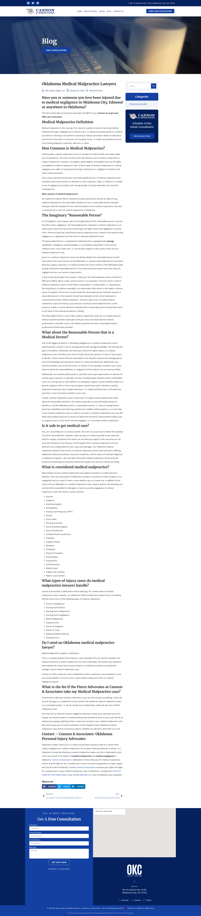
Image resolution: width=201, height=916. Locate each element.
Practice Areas (90, 11)
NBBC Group (149, 908)
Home (79, 11)
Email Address (35, 840)
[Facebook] (28, 3)
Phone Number (35, 833)
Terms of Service (123, 913)
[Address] (134, 881)
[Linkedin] (38, 3)
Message (32, 848)
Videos (102, 11)
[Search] (153, 86)
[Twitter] (33, 3)
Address (134, 886)
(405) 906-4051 (81, 775)
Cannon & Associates (61, 760)
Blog (109, 11)
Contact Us (118, 11)
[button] (49, 786)
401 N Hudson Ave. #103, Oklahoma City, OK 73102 (134, 891)
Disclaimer (53, 869)
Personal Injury (95, 90)
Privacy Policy (64, 869)
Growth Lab (131, 908)
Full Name (33, 825)
